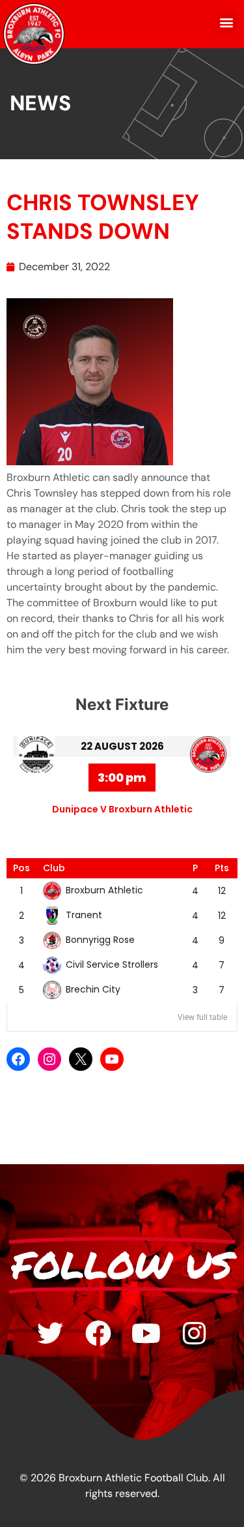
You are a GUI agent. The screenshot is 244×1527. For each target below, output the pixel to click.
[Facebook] (18, 1059)
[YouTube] (112, 1059)
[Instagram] (49, 1059)
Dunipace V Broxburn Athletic (122, 809)
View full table (202, 1017)
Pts (222, 867)
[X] (80, 1059)
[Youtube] (146, 1333)
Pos (21, 867)
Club (54, 867)
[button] (226, 22)
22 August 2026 (122, 746)
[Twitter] (50, 1333)
